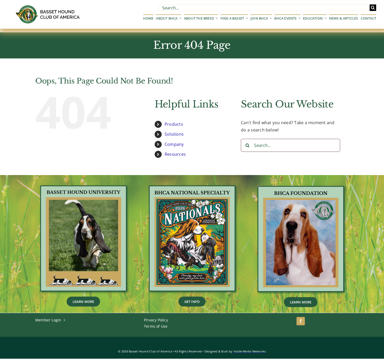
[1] (192, 188)
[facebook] (300, 321)
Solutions (174, 134)
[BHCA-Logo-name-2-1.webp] (48, 7)
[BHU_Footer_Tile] (83, 188)
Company (174, 144)
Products (174, 124)
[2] (300, 189)
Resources (175, 154)
